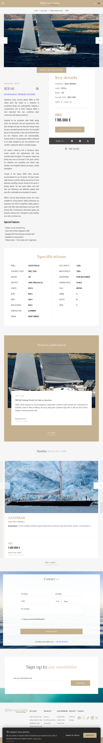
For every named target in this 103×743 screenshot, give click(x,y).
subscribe (80, 683)
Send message (51, 631)
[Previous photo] (4, 40)
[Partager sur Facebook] (72, 141)
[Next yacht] (98, 509)
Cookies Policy (61, 720)
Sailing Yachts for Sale (56, 10)
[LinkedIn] (92, 718)
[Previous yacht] (5, 509)
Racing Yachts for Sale (36, 726)
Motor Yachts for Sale (36, 717)
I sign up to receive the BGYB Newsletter (33, 619)
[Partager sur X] (88, 141)
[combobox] (55, 601)
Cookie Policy (37, 738)
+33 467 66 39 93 (62, 642)
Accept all (90, 735)
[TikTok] (88, 718)
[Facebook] (79, 718)
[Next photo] (99, 40)
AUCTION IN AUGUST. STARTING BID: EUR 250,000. (19, 94)
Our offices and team (49, 720)
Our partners (47, 723)
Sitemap (71, 720)
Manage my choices (73, 735)
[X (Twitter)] (96, 718)
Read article (20, 419)
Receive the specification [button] (51, 70)
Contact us (72, 717)
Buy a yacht (44, 10)
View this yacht (15, 553)
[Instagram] (83, 718)
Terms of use (60, 723)
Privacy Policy (60, 717)
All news (51, 433)
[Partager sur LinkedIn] (80, 141)
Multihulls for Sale (35, 723)
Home (36, 10)
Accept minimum (10, 741)
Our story (46, 717)
